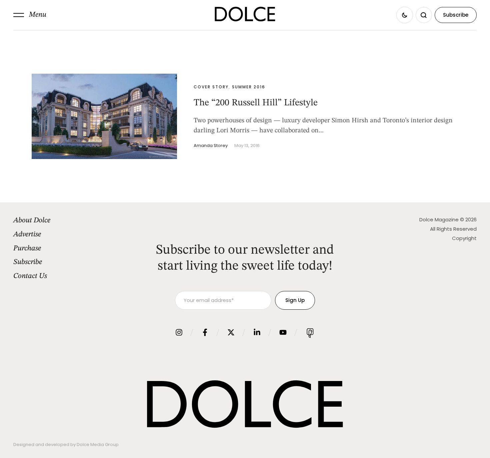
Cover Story (211, 87)
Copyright (464, 238)
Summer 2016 (248, 87)
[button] (29, 15)
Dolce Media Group (98, 444)
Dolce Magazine (439, 219)
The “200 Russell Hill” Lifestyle (256, 103)
